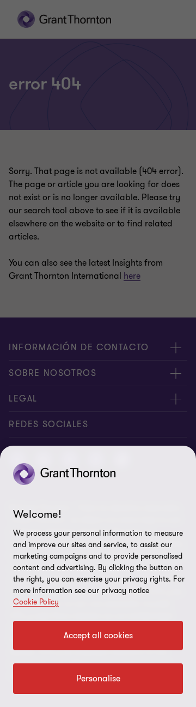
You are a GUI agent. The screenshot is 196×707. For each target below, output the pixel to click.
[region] (98, 576)
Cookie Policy (36, 602)
